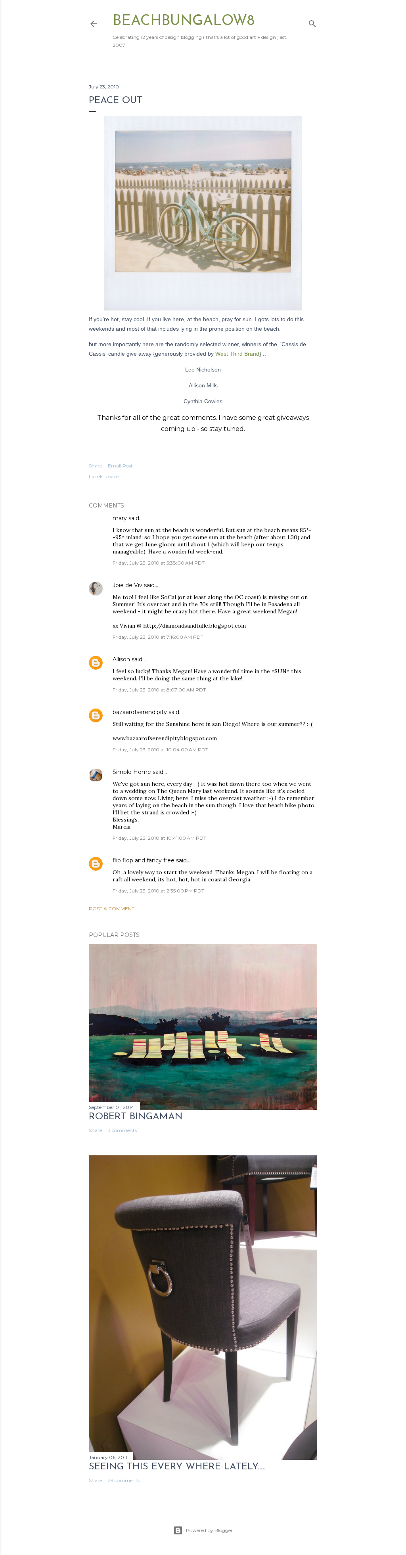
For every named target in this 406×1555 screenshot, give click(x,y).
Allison (121, 659)
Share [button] (95, 466)
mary (120, 518)
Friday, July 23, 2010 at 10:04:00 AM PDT (160, 750)
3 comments (122, 1130)
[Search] (312, 22)
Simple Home (132, 772)
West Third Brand (237, 353)
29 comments (124, 1480)
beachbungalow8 (184, 21)
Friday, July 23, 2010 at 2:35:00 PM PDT (158, 891)
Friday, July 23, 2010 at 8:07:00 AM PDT (159, 690)
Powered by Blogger (209, 1530)
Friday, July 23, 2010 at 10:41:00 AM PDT (159, 838)
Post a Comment (111, 909)
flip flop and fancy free (143, 860)
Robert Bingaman (136, 1117)
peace (112, 476)
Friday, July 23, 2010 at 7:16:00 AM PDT (158, 637)
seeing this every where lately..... (177, 1467)
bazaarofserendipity (140, 712)
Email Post (120, 466)
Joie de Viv (127, 585)
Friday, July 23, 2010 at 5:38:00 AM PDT (159, 563)
